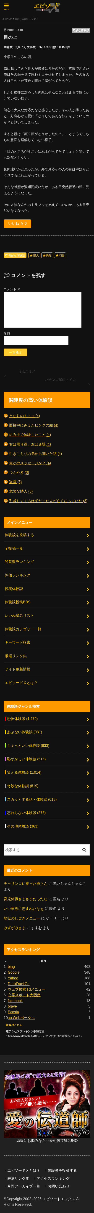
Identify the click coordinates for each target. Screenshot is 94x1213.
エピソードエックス (58, 1199)
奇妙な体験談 (16, 255)
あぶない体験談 (24, 732)
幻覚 (62, 255)
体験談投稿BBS (18, 602)
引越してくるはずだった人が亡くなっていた (48, 501)
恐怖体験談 (22, 719)
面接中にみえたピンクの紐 (33, 425)
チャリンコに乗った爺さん (25, 883)
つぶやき (19, 472)
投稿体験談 (14, 589)
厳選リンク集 (16, 656)
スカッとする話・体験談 (32, 799)
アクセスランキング (53, 1178)
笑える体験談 (24, 772)
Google (14, 972)
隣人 (36, 255)
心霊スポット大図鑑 (24, 995)
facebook (15, 1001)
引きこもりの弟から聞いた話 (35, 453)
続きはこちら (14, 1025)
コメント (12, 289)
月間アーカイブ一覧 (23, 1186)
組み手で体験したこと (30, 434)
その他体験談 (22, 826)
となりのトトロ (24, 416)
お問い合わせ (59, 1186)
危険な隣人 (21, 491)
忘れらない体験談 (26, 813)
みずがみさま (15, 928)
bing (11, 966)
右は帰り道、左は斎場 (30, 444)
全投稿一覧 (14, 548)
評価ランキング (17, 575)
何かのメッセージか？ (30, 463)
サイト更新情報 (17, 669)
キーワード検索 (17, 642)
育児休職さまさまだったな (25, 899)
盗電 (15, 482)
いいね (17, 223)
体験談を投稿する (19, 535)
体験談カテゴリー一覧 (23, 629)
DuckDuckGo (18, 984)
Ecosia (13, 1012)
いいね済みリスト (19, 615)
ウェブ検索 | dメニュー (26, 989)
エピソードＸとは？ (21, 683)
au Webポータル (21, 1018)
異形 (49, 255)
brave (12, 1006)
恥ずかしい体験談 (26, 759)
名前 (7, 333)
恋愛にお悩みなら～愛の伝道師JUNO (47, 1140)
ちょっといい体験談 (28, 745)
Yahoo (13, 978)
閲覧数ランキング (19, 561)
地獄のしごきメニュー (22, 918)
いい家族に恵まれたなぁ (24, 908)
